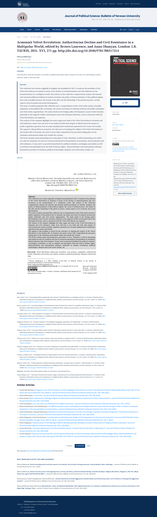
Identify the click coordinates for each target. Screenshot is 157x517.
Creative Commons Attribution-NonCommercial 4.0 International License (124, 149)
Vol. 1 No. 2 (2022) (35, 37)
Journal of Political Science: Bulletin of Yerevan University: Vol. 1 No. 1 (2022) (85, 420)
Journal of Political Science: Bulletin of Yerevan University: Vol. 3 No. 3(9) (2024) (65, 414)
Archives (46, 30)
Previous (69, 446)
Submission (83, 30)
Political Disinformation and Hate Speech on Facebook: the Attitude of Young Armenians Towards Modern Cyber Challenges (71, 464)
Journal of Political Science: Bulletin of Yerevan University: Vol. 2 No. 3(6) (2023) (80, 393)
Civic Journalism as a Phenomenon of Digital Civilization (53, 404)
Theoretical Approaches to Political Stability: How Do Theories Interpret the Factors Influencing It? (69, 428)
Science (127, 4)
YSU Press (98, 4)
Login (137, 30)
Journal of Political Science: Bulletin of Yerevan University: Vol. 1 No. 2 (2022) (102, 404)
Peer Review (56, 30)
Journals (105, 4)
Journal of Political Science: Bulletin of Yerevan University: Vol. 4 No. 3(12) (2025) (62, 488)
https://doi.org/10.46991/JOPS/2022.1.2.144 (34, 67)
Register (131, 30)
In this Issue (37, 395)
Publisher (94, 30)
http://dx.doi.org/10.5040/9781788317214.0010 (38, 310)
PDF (126, 103)
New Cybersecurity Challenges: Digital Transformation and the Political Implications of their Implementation (70, 398)
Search (124, 30)
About (29, 30)
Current (37, 30)
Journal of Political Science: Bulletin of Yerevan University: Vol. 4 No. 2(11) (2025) (87, 409)
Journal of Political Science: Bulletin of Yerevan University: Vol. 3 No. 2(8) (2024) (71, 395)
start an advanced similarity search (39, 451)
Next (88, 446)
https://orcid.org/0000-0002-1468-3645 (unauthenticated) (35, 62)
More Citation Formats (125, 193)
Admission (112, 4)
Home (22, 30)
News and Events (135, 4)
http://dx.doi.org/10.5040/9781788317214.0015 (38, 368)
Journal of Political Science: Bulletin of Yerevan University (102, 16)
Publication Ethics (70, 30)
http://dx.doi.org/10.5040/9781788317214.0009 (38, 379)
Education (120, 4)
